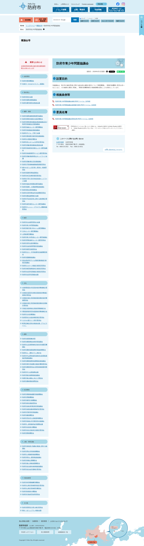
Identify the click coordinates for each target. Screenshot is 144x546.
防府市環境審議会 (28, 81)
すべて (83, 18)
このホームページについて (59, 521)
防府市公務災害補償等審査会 (31, 488)
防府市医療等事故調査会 (30, 172)
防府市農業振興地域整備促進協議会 (34, 361)
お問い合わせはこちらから (113, 149)
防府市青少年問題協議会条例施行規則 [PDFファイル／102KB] (75, 105)
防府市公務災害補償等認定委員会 (33, 485)
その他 (26, 503)
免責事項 (35, 521)
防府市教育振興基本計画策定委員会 (34, 268)
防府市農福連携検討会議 (30, 196)
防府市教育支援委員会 (29, 249)
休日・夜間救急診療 (42, 20)
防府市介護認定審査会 (29, 139)
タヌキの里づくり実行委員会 (31, 320)
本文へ (56, 4)
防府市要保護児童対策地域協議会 (33, 136)
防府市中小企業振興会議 (30, 372)
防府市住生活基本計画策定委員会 (33, 430)
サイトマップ (75, 4)
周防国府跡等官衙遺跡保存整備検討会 (34, 311)
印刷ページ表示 (107, 71)
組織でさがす (84, 21)
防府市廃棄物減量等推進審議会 (32, 394)
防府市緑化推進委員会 (29, 403)
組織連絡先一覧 (63, 532)
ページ (90, 18)
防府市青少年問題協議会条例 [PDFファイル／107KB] (72, 101)
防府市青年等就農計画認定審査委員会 (34, 364)
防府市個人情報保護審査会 (31, 463)
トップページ (30, 25)
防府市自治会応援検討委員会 (31, 469)
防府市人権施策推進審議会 (31, 454)
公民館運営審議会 (28, 234)
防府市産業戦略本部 (28, 338)
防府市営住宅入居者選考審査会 (32, 418)
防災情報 (28, 20)
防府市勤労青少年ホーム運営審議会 (34, 228)
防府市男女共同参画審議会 (31, 451)
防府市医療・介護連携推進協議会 (33, 187)
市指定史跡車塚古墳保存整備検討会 (34, 308)
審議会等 (39, 25)
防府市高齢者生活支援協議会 (31, 161)
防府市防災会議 (27, 97)
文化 (25, 283)
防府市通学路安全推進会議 (31, 103)
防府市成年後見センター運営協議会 (34, 204)
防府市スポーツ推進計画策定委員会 (34, 265)
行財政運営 (27, 478)
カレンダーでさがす (107, 21)
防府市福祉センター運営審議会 (32, 127)
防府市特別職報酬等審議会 (31, 482)
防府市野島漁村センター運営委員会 (34, 240)
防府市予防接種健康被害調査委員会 (34, 164)
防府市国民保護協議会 (29, 100)
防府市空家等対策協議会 (30, 412)
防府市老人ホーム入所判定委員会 (33, 142)
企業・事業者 (79, 10)
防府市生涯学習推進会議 (30, 274)
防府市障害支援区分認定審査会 (32, 119)
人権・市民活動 (29, 442)
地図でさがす (120, 21)
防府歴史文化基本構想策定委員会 (33, 317)
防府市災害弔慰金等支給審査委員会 (34, 193)
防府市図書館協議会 (28, 257)
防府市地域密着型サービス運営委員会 (34, 153)
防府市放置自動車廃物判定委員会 (33, 409)
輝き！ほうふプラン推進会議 (31, 510)
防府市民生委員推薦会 (29, 190)
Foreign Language (87, 4)
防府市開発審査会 (28, 433)
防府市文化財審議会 (28, 314)
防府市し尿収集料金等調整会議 (32, 424)
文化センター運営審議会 (30, 231)
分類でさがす (95, 21)
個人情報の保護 (24, 521)
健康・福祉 (27, 111)
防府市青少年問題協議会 (34, 29)
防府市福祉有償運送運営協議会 (32, 184)
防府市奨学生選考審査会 (30, 243)
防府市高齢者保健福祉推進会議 (32, 145)
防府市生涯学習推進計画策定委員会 (34, 271)
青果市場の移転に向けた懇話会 (32, 378)
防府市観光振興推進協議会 (31, 375)
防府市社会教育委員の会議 (31, 222)
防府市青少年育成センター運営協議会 (34, 237)
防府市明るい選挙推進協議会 (31, 457)
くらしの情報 (61, 10)
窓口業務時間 (45, 532)
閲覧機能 (100, 4)
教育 (25, 218)
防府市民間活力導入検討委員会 (32, 507)
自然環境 (26, 76)
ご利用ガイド (65, 4)
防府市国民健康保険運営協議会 (32, 116)
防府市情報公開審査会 (29, 460)
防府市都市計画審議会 (29, 400)
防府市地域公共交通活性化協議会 (33, 421)
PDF (96, 18)
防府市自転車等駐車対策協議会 (32, 406)
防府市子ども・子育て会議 (31, 133)
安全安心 (26, 92)
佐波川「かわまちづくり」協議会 (33, 84)
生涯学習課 (60, 142)
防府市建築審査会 (28, 415)
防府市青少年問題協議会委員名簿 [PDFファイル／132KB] (74, 119)
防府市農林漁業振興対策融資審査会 (34, 350)
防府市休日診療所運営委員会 (31, 175)
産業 (25, 334)
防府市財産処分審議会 (29, 491)
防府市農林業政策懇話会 (30, 381)
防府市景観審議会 (28, 397)
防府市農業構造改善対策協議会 (32, 341)
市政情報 (98, 10)
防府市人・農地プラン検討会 (31, 353)
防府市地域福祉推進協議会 (31, 130)
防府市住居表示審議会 (29, 427)
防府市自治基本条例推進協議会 (32, 466)
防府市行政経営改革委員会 (31, 494)
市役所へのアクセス (27, 532)
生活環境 (26, 390)
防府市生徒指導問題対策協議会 (32, 246)
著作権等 (44, 521)
